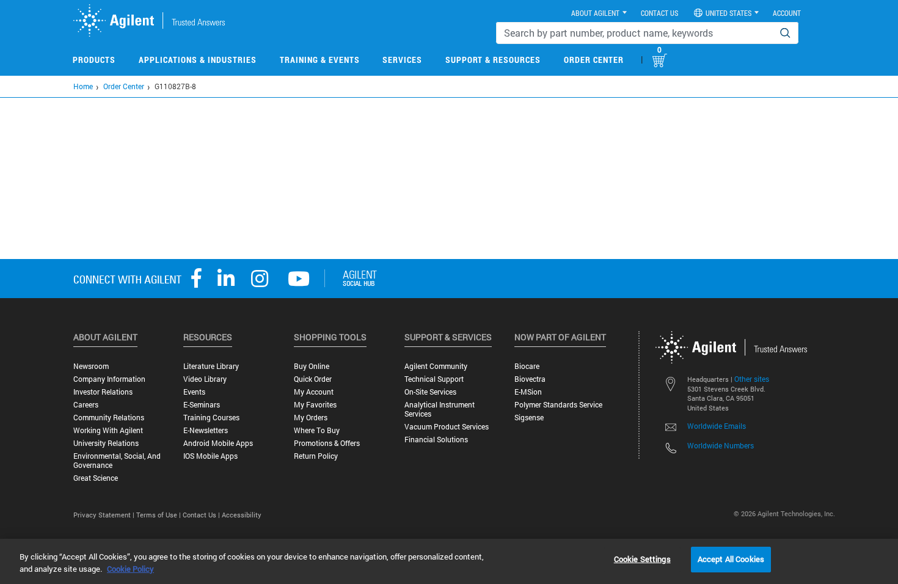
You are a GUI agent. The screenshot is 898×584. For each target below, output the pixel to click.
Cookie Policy (130, 568)
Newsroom (91, 366)
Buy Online (311, 366)
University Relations (106, 443)
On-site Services (430, 391)
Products (94, 59)
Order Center (594, 59)
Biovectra (530, 379)
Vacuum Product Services (446, 426)
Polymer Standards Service (558, 404)
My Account (314, 391)
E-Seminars (201, 404)
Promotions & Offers (327, 443)
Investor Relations (103, 391)
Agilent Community (435, 366)
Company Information (109, 379)
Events (194, 391)
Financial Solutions (436, 439)
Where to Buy (317, 430)
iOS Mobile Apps (210, 456)
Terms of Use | (159, 514)
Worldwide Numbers (720, 445)
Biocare (526, 366)
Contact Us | (202, 514)
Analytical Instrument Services (439, 409)
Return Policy (316, 456)
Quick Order (313, 379)
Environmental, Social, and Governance (117, 460)
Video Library (205, 379)
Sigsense (529, 417)
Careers (85, 404)
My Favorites (315, 404)
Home (83, 86)
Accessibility (241, 514)
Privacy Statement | (104, 514)
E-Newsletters (205, 430)
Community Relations (108, 417)
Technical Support (434, 379)
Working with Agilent (108, 430)
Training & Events (320, 59)
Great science (95, 478)
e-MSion (528, 391)
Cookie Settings (642, 558)
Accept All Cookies (731, 558)
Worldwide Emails (716, 426)
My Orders (310, 417)
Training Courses (211, 417)
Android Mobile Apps (218, 443)
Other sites (751, 379)
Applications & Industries (198, 59)
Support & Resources (493, 59)
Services (402, 59)
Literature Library (211, 366)
